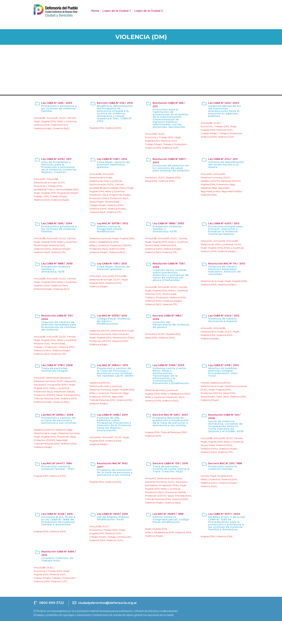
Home (95, 10)
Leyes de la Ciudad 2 (148, 10)
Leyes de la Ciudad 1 (117, 10)
